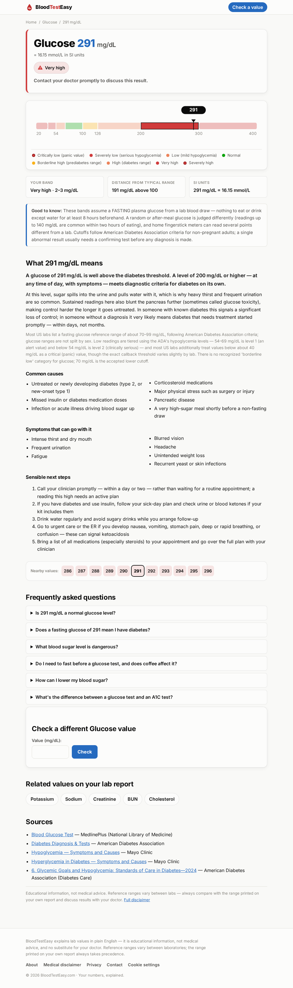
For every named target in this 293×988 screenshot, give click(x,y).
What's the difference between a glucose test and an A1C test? (104, 697)
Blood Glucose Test (52, 834)
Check (85, 752)
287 (81, 571)
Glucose (49, 22)
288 (95, 571)
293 (165, 571)
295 (194, 571)
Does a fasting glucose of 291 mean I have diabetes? (92, 630)
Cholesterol (162, 799)
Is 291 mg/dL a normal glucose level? (75, 613)
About (32, 964)
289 (109, 571)
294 (180, 571)
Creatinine (104, 799)
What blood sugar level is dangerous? (76, 647)
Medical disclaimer (62, 964)
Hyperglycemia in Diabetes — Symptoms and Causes (88, 861)
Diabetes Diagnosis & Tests (60, 843)
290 (124, 571)
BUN (133, 799)
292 (151, 571)
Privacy (94, 964)
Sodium (73, 799)
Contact (114, 964)
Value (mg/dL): (47, 740)
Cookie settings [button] (144, 964)
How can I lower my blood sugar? (71, 680)
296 (208, 571)
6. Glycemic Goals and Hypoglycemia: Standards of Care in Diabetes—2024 (114, 870)
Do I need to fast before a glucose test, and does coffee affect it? (106, 663)
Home (31, 22)
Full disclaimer (137, 900)
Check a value (247, 7)
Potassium (42, 799)
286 (68, 571)
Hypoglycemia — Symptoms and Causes (75, 852)
